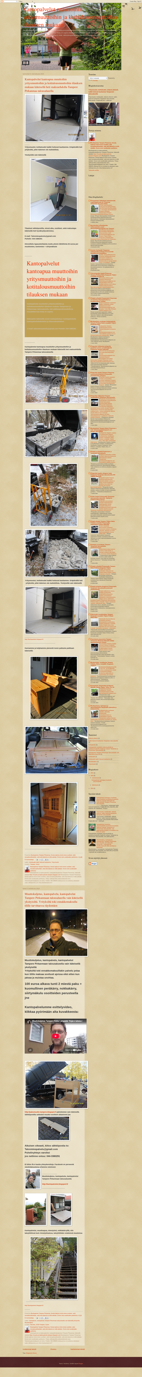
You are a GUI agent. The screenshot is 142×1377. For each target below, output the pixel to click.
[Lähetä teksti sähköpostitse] (37, 859)
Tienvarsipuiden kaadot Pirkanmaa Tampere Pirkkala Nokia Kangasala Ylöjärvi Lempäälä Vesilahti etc (103, 275)
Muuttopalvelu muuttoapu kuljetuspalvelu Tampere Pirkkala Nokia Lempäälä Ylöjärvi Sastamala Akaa (103, 323)
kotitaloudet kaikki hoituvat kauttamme (40, 862)
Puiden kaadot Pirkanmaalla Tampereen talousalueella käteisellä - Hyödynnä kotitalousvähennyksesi (102, 498)
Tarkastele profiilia (94, 170)
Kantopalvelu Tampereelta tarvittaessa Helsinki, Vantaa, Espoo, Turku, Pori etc (102, 686)
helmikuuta (95, 785)
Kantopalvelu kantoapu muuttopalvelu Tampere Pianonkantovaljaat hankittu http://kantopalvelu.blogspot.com (107, 691)
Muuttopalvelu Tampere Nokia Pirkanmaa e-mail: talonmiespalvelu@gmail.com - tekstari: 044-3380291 (104, 430)
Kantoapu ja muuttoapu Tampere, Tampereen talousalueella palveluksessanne (101, 546)
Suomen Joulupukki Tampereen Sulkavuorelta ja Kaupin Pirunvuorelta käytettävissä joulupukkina (102, 251)
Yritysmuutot (55, 862)
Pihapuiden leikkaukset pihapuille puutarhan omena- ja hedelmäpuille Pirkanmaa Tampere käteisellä (101, 348)
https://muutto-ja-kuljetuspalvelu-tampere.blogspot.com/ (45, 874)
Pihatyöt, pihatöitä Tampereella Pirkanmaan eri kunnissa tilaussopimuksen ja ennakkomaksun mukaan (104, 299)
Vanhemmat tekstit (77, 1349)
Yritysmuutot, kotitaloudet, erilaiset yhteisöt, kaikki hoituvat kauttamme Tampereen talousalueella (103, 92)
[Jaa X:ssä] (44, 860)
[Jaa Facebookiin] (46, 860)
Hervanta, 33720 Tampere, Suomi (39, 1324)
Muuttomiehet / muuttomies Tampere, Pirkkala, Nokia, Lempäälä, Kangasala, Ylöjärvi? (102, 664)
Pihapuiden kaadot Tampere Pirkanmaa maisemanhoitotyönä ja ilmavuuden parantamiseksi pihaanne (102, 374)
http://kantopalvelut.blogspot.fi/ (34, 639)
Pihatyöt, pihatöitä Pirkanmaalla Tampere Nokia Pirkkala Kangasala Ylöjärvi (103, 567)
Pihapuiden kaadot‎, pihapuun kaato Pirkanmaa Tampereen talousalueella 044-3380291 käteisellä (103, 475)
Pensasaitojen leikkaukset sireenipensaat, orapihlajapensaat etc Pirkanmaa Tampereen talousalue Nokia (103, 202)
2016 (92, 775)
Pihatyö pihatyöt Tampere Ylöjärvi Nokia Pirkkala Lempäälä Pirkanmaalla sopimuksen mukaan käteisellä (103, 523)
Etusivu (53, 1349)
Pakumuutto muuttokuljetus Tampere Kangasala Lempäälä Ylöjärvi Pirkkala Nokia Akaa (102, 616)
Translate (95, 80)
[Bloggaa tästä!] (42, 860)
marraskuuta (95, 778)
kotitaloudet (92, 756)
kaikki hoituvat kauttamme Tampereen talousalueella (103, 741)
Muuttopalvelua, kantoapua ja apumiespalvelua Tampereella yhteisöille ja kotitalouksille (103, 707)
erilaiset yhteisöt (93, 738)
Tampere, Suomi (34, 864)
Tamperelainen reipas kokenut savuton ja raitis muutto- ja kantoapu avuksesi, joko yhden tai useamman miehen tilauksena (107, 552)
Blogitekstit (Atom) (31, 1353)
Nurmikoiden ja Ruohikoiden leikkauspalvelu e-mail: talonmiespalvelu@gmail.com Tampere (102, 227)
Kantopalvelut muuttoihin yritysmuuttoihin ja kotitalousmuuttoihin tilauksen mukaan (70, 16)
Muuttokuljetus (29, 1322)
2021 (92, 773)
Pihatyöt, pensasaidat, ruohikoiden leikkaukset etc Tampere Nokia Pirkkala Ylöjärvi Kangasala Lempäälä (107, 572)
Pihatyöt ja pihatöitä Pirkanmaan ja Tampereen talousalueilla (101, 452)
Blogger (81, 1363)
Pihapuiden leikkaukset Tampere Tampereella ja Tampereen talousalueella (103, 396)
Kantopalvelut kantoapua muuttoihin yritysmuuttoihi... (102, 780)
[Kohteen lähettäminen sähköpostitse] (40, 860)
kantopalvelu (32, 1320)
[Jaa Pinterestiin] (48, 860)
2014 (92, 788)
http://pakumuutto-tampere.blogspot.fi (40, 1112)
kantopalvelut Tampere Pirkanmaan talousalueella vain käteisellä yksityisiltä (58, 1320)
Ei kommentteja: (29, 859)
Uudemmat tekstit (29, 1349)
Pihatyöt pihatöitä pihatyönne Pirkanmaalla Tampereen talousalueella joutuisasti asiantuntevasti (103, 588)
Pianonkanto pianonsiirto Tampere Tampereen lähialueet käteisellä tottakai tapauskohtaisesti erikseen (102, 640)
